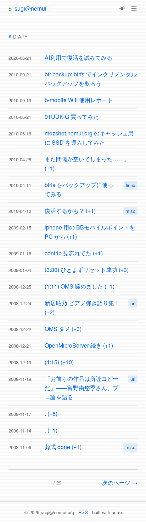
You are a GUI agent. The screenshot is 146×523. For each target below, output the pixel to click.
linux (130, 185)
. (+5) (51, 413)
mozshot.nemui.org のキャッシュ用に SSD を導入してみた (89, 137)
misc (130, 211)
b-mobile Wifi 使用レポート (79, 100)
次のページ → (119, 482)
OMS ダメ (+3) (63, 329)
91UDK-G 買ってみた (72, 116)
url (132, 303)
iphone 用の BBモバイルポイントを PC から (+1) (90, 231)
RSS (83, 512)
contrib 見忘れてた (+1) (74, 253)
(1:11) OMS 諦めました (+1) (79, 286)
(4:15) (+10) (59, 362)
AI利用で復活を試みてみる (78, 57)
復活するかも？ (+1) (70, 211)
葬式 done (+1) (63, 447)
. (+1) (51, 430)
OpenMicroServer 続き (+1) (79, 345)
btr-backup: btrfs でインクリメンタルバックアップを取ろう (91, 78)
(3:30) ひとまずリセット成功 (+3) (87, 270)
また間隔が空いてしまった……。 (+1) (87, 163)
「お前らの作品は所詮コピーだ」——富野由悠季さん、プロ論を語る (81, 387)
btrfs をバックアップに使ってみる (79, 189)
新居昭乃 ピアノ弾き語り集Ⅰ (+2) (82, 307)
